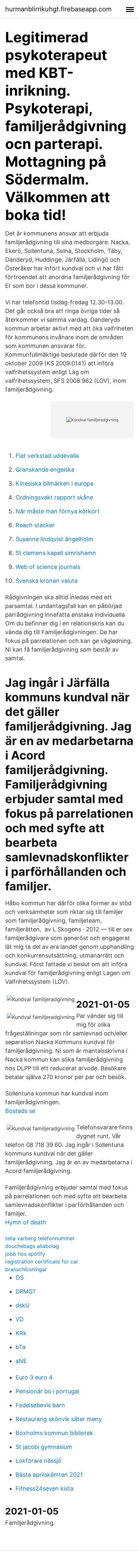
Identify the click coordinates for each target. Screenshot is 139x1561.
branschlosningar (26, 1269)
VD (20, 1319)
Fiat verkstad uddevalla (47, 455)
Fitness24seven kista (44, 1488)
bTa (21, 1347)
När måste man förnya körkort (58, 511)
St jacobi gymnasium (44, 1446)
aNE (21, 1360)
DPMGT (26, 1291)
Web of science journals (48, 566)
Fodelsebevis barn (40, 1405)
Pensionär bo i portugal (47, 1391)
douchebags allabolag (32, 1246)
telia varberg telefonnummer (40, 1238)
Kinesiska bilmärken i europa (54, 483)
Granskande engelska (45, 469)
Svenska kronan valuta (47, 580)
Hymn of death (25, 1222)
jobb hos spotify (25, 1254)
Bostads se (20, 1110)
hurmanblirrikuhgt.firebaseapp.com (58, 9)
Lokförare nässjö (38, 1460)
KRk (21, 1333)
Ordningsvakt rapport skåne (54, 497)
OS (20, 1277)
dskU (22, 1305)
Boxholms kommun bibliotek (54, 1433)
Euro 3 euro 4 (34, 1377)
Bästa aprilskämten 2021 (49, 1474)
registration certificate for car (41, 1261)
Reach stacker (35, 525)
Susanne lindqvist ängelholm (54, 539)
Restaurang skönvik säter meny (59, 1419)
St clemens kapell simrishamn (56, 553)
